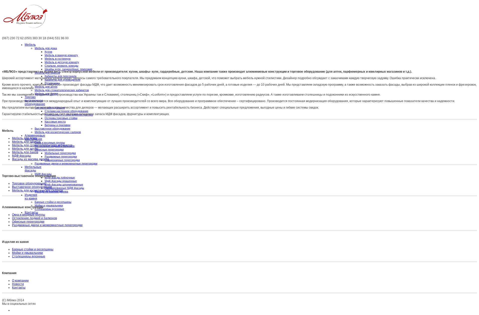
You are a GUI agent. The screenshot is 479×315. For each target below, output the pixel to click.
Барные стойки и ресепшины (53, 201)
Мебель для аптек (46, 86)
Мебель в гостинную (58, 58)
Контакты (31, 212)
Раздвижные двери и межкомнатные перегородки (66, 163)
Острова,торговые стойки (61, 118)
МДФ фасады (21, 156)
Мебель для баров (25, 152)
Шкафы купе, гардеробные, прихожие (68, 69)
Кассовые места (55, 121)
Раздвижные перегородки (61, 156)
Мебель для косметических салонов (58, 132)
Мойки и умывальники (49, 205)
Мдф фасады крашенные (61, 180)
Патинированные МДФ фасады (64, 187)
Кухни (48, 51)
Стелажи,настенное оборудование (66, 111)
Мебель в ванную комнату (61, 55)
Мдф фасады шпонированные (64, 184)
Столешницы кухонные (49, 208)
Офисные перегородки (49, 149)
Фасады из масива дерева (30, 159)
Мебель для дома (46, 48)
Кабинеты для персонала (60, 76)
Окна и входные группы (50, 142)
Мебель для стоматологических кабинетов (62, 90)
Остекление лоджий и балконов (34, 218)
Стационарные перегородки (62, 159)
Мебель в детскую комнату (62, 62)
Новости (18, 284)
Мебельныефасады (33, 168)
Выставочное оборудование (52, 128)
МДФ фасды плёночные (60, 177)
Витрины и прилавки (57, 125)
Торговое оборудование (29, 183)
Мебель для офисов (26, 142)
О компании (20, 280)
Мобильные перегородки (60, 153)
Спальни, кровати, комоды (61, 65)
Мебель (30, 44)
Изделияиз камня (31, 196)
